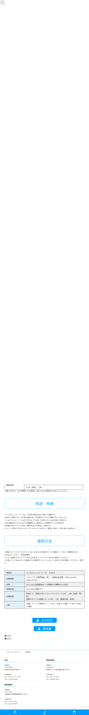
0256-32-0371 (12, 677)
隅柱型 (8, 639)
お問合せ (28, 652)
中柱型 (8, 636)
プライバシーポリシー (14, 652)
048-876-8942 (54, 677)
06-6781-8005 (12, 701)
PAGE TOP (85, 691)
